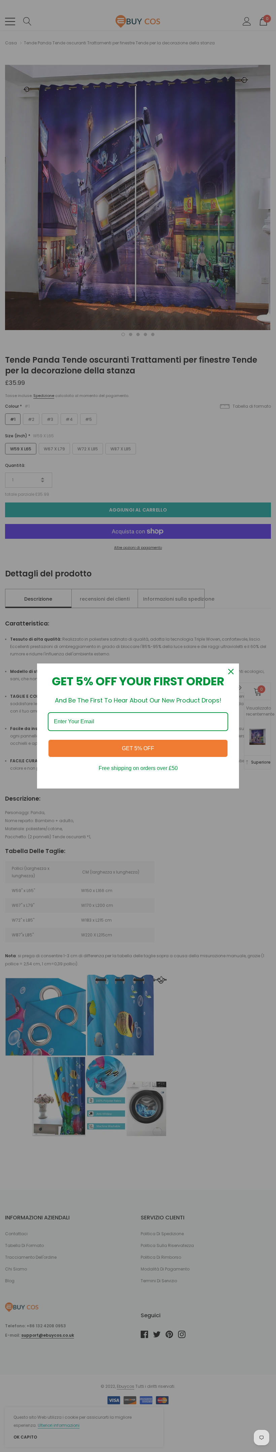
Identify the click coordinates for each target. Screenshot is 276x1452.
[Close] (231, 671)
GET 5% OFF (138, 748)
